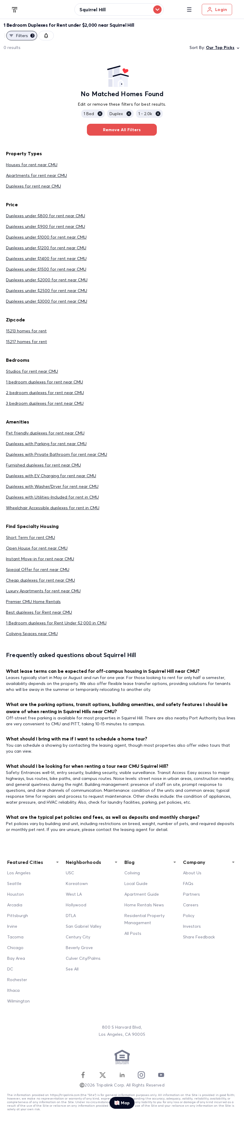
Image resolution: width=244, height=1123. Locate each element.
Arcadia (14, 905)
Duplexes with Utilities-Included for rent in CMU (52, 497)
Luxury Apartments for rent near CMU (43, 591)
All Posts (132, 933)
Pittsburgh (17, 915)
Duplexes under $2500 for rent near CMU (46, 290)
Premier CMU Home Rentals (33, 601)
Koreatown (77, 883)
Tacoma (15, 937)
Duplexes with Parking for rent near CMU (46, 443)
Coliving (132, 872)
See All (72, 969)
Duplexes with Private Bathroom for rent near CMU (56, 454)
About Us (192, 872)
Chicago (15, 947)
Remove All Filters (122, 129)
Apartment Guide (141, 894)
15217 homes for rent (26, 341)
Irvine (12, 926)
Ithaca (13, 990)
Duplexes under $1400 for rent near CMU (46, 258)
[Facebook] (83, 1074)
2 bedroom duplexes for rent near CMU (45, 392)
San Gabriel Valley (83, 926)
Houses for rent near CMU (31, 164)
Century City (78, 937)
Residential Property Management (144, 919)
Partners (191, 894)
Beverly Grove (79, 947)
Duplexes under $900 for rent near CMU (45, 226)
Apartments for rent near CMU (36, 175)
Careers (190, 905)
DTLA (71, 915)
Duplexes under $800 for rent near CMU (45, 215)
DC (10, 969)
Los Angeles (19, 872)
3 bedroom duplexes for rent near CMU (45, 403)
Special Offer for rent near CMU (37, 569)
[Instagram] (141, 1074)
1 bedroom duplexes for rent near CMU (44, 382)
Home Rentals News (144, 905)
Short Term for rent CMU (30, 537)
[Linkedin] (122, 1074)
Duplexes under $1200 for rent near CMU (46, 247)
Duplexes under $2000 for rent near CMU (46, 280)
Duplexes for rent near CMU (33, 186)
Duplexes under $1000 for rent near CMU (46, 237)
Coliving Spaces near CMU (32, 633)
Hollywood (76, 905)
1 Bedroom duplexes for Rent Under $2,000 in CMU (56, 623)
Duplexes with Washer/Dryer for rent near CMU (52, 486)
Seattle (14, 883)
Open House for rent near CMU (37, 548)
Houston (15, 894)
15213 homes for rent (26, 331)
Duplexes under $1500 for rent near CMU (46, 269)
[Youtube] (161, 1074)
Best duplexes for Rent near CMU (39, 612)
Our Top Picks (220, 47)
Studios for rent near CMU (32, 371)
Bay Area (16, 958)
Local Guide (136, 883)
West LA (74, 894)
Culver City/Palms (83, 958)
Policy (188, 915)
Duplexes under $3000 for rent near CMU (46, 301)
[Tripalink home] (15, 9)
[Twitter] (102, 1074)
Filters (25, 35)
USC (70, 872)
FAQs (188, 883)
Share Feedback (199, 937)
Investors (192, 926)
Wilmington (18, 1001)
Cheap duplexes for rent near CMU (40, 580)
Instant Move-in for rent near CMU (40, 559)
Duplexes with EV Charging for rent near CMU (51, 475)
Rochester (17, 979)
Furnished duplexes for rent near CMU (43, 465)
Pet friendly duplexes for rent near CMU (45, 433)
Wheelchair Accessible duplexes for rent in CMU (52, 507)
